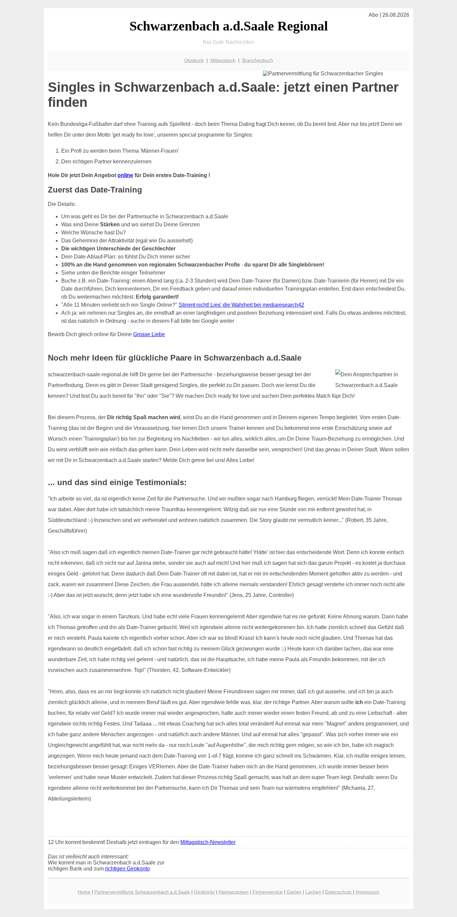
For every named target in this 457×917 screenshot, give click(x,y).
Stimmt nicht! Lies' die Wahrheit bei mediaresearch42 (241, 305)
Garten (294, 892)
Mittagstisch (223, 60)
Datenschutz (338, 892)
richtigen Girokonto (127, 868)
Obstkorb (194, 60)
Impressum (367, 892)
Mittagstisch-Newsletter (208, 842)
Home (84, 892)
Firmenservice (268, 892)
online (125, 175)
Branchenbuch (257, 60)
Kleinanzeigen (234, 892)
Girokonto (204, 892)
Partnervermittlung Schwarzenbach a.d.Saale (142, 892)
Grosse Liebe (149, 334)
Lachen (313, 892)
